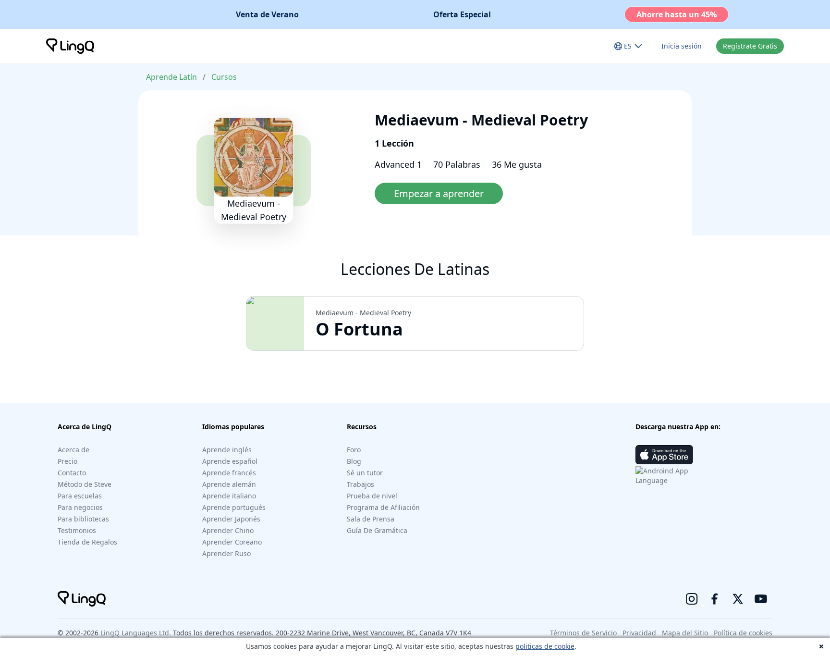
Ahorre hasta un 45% (676, 14)
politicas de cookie (544, 646)
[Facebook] (714, 598)
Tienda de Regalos (87, 541)
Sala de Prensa (370, 518)
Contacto (72, 472)
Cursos (224, 77)
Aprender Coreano (232, 541)
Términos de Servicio (583, 632)
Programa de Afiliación (383, 507)
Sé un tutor (365, 472)
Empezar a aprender (439, 193)
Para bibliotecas (83, 518)
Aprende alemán (229, 484)
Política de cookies (743, 632)
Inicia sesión (681, 45)
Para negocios (80, 507)
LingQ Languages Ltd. (135, 632)
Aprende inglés (227, 449)
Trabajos (360, 484)
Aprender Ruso (226, 553)
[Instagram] (691, 598)
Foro (354, 449)
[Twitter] (737, 598)
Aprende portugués (234, 507)
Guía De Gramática (377, 530)
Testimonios (77, 530)
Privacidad (639, 632)
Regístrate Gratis (750, 45)
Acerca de (73, 449)
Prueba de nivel (372, 495)
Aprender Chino (228, 530)
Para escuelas (80, 495)
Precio (67, 461)
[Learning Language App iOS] (664, 454)
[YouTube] (760, 598)
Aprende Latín (171, 77)
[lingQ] (70, 46)
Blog (354, 461)
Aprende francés (229, 472)
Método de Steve (84, 484)
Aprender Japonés (231, 518)
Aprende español (229, 461)
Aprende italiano (229, 495)
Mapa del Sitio (685, 632)
